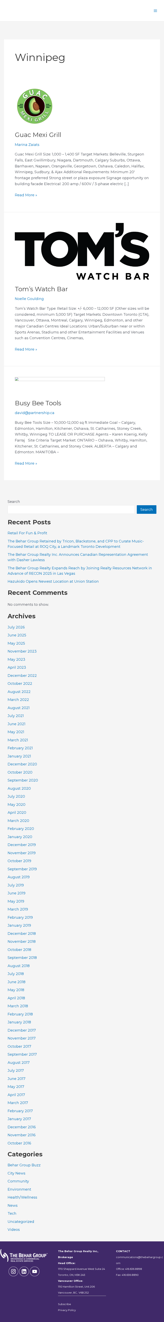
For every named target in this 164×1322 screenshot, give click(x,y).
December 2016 (22, 1127)
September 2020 (23, 780)
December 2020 (22, 764)
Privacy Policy (67, 1310)
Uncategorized (21, 1221)
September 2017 (22, 1054)
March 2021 (18, 740)
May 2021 (16, 732)
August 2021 (19, 708)
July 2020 (16, 796)
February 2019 (20, 917)
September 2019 (22, 869)
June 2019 (16, 893)
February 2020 (21, 829)
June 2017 (16, 1079)
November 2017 (22, 1038)
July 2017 (16, 1070)
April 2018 (16, 998)
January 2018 (19, 1022)
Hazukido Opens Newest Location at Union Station (53, 581)
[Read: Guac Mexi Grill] (34, 106)
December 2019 (22, 845)
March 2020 (18, 821)
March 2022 (18, 700)
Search (14, 501)
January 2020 (20, 837)
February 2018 (20, 1014)
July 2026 (16, 627)
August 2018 (19, 966)
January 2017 (19, 1119)
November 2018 (22, 941)
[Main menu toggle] (155, 10)
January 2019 (19, 925)
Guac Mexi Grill (38, 135)
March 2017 (18, 1103)
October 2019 (19, 861)
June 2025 (17, 635)
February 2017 (20, 1111)
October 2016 (19, 1143)
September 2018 (22, 958)
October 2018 (19, 950)
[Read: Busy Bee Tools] (60, 385)
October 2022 (20, 683)
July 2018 (16, 974)
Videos (14, 1229)
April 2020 (17, 812)
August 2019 (19, 877)
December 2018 (22, 933)
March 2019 (18, 909)
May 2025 (16, 643)
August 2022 (19, 692)
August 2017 (19, 1062)
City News (16, 1173)
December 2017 (22, 1030)
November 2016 (22, 1135)
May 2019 (16, 901)
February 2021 (20, 748)
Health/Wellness (22, 1197)
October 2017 (19, 1046)
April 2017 (16, 1095)
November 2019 (22, 853)
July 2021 (16, 716)
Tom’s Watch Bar (41, 289)
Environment (19, 1189)
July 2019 (16, 885)
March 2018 (18, 1006)
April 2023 (17, 667)
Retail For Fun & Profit (27, 533)
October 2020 (20, 772)
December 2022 (22, 675)
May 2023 (16, 659)
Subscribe (64, 1304)
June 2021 (16, 724)
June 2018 (16, 982)
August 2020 (19, 788)
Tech (12, 1213)
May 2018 (16, 990)
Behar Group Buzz (24, 1165)
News (13, 1205)
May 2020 (16, 804)
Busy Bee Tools (38, 403)
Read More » (26, 195)
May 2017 (16, 1087)
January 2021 (19, 756)
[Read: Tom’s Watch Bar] (82, 251)
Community (18, 1181)
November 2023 (22, 651)
